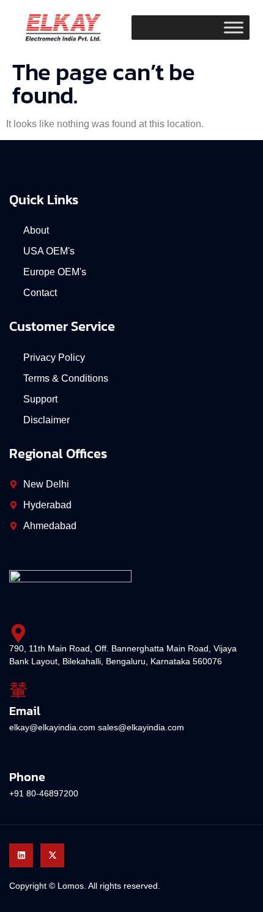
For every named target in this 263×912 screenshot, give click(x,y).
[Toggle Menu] (233, 28)
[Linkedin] (21, 855)
